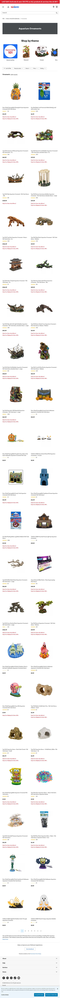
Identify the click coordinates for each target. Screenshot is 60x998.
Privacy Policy (5, 984)
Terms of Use (5, 981)
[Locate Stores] (54, 7)
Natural (26, 60)
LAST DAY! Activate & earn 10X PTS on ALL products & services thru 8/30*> (30, 2)
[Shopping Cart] (57, 7)
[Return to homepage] (15, 7)
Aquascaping (10, 60)
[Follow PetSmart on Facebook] (3, 971)
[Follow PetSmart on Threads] (11, 971)
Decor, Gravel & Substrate (12, 18)
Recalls (4, 979)
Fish (3, 18)
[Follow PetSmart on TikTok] (15, 971)
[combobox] (30, 12)
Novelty (57, 60)
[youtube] (19, 971)
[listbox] (30, 52)
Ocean (42, 60)
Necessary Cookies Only (50, 994)
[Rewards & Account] (8, 7)
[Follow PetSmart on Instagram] (7, 971)
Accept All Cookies (38, 994)
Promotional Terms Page (35, 953)
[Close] (56, 988)
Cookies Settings (5, 994)
